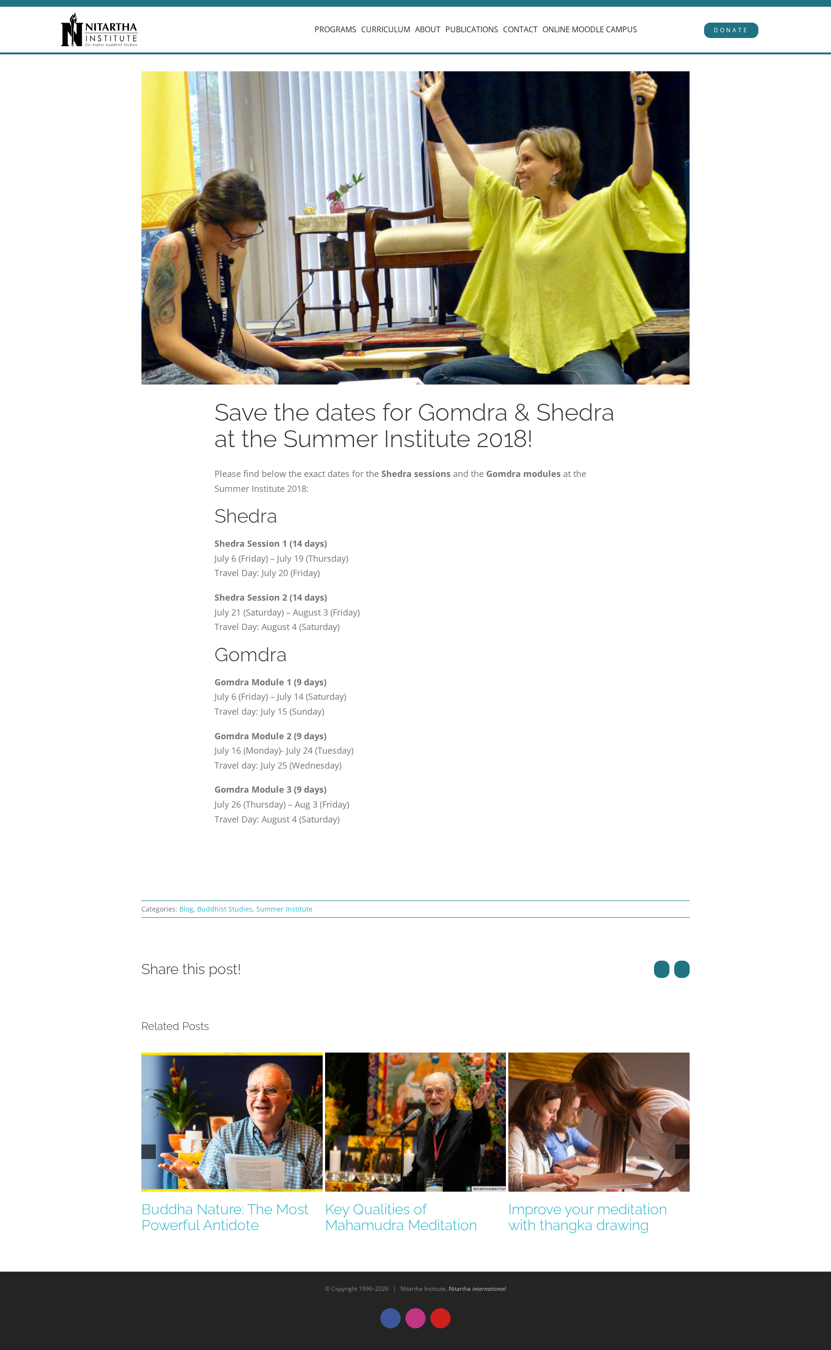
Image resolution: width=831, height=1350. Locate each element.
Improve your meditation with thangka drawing (587, 1217)
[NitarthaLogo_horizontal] (100, 16)
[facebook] (38, 4)
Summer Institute (284, 908)
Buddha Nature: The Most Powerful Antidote (225, 1217)
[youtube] (66, 4)
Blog (186, 908)
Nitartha (477, 1289)
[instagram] (52, 4)
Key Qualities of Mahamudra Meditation (401, 1217)
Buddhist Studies (224, 908)
